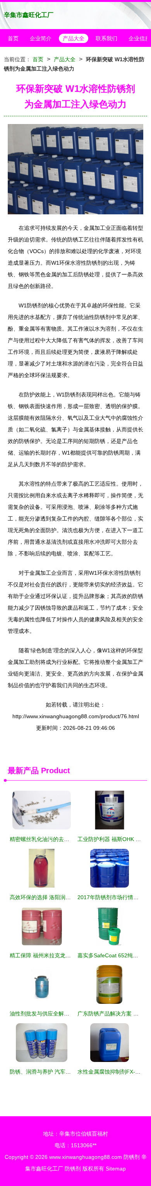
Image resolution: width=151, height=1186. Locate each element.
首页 (13, 38)
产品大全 (73, 38)
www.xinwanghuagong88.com (85, 1157)
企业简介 (40, 38)
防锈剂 (132, 1157)
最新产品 (23, 770)
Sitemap (116, 1168)
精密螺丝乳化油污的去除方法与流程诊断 (58, 839)
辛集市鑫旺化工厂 (28, 15)
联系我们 (106, 38)
